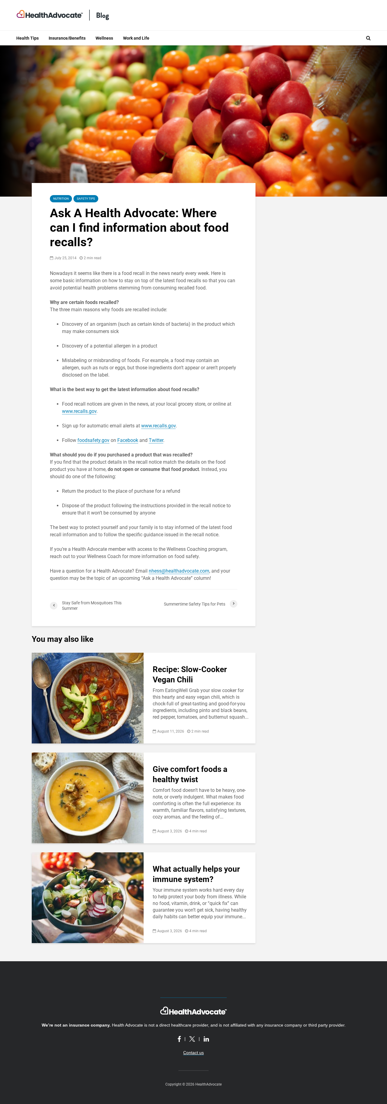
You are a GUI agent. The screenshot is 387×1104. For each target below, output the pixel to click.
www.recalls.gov (79, 411)
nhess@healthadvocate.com (179, 571)
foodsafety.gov (93, 440)
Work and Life (136, 38)
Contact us (193, 1052)
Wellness (104, 38)
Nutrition (61, 198)
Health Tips (27, 38)
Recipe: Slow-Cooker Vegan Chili (190, 674)
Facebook (127, 440)
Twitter (156, 440)
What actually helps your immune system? (196, 874)
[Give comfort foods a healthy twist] (88, 797)
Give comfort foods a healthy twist (190, 774)
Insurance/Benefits (67, 38)
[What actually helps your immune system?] (88, 897)
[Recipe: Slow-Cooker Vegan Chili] (88, 698)
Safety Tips (86, 198)
